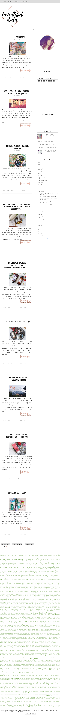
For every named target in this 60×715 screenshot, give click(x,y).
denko (1, 579)
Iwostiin (24, 600)
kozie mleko (32, 609)
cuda (46, 575)
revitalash (44, 674)
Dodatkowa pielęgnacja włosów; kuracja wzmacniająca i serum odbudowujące (17, 206)
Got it (33, 713)
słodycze (12, 683)
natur (54, 637)
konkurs (44, 607)
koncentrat (25, 607)
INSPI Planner (40, 599)
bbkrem (18, 562)
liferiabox (26, 618)
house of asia (40, 598)
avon (35, 558)
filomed (12, 591)
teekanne (11, 692)
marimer (2, 624)
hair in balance (31, 595)
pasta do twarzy (5, 653)
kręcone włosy (38, 613)
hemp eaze (19, 596)
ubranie (53, 696)
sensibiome (58, 678)
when (56, 699)
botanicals (31, 568)
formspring (11, 592)
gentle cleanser (53, 592)
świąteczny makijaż (4, 691)
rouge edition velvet (53, 675)
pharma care (17, 657)
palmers (13, 651)
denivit (58, 578)
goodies (42, 594)
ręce (1, 675)
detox (7, 580)
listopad (6, 619)
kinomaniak (9, 606)
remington (7, 674)
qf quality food (35, 671)
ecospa (47, 584)
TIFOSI (59, 692)
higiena (54, 596)
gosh (45, 594)
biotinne (6, 566)
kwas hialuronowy (19, 614)
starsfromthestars (35, 686)
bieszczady (54, 563)
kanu (33, 603)
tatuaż (1, 692)
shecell (55, 680)
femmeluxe (47, 590)
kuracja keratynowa (9, 614)
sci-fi (20, 678)
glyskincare (19, 594)
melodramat (8, 630)
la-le (59, 614)
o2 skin (23, 641)
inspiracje (45, 599)
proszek (23, 668)
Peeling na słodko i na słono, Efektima (17, 147)
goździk (50, 594)
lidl (21, 618)
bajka (7, 559)
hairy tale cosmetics (42, 595)
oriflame (1, 650)
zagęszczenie (50, 705)
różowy (27, 676)
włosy (46, 701)
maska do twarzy (26, 625)
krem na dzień (17, 612)
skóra (51, 682)
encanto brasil (6, 587)
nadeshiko (14, 637)
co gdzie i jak (51, 574)
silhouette (26, 682)
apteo (22, 556)
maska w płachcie (15, 628)
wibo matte (2, 701)
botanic (27, 568)
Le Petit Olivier (56, 617)
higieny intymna (7, 598)
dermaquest (24, 579)
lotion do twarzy (13, 619)
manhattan (22, 622)
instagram (49, 599)
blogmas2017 (9, 567)
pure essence (11, 671)
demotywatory (51, 578)
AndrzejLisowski (20, 555)
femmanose (42, 590)
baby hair (53, 558)
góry (52, 594)
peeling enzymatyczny (52, 654)
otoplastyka (27, 650)
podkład (41, 662)
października (42, 180)
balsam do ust (45, 559)
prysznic (33, 668)
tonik (22, 694)
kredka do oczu (45, 609)
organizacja (53, 649)
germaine (58, 592)
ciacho (31, 572)
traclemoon (53, 694)
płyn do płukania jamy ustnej (10, 662)
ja (30, 600)
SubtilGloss (27, 687)
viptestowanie (48, 698)
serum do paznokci (24, 679)
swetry (9, 688)
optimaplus (19, 649)
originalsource (9, 650)
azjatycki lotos (39, 558)
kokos (26, 606)
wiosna (20, 701)
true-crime (8, 695)
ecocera (40, 584)
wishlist (24, 701)
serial (5, 679)
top (37, 694)
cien (39, 572)
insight (34, 599)
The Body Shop (26, 692)
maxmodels (7, 629)
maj (22, 621)
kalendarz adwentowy (24, 603)
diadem (31, 580)
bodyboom (5, 568)
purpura (27, 671)
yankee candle (12, 705)
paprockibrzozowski (41, 651)
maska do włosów (39, 625)
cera (18, 571)
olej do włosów (21, 645)
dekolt (17, 578)
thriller (56, 692)
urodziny (45, 697)
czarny (24, 576)
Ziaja (29, 706)
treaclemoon (57, 694)
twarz (48, 696)
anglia (24, 555)
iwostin (28, 600)
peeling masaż (6, 655)
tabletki (29, 691)
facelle (1, 590)
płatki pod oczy (46, 660)
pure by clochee (5, 671)
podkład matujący (53, 662)
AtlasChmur (2, 558)
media (26, 629)
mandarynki (15, 622)
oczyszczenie (20, 642)
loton (24, 619)
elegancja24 (11, 586)
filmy (10, 591)
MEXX (24, 630)
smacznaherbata (20, 683)
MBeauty (20, 629)
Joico (1, 603)
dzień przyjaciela (21, 584)
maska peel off (47, 626)
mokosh (1, 634)
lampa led (2, 617)
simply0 (32, 682)
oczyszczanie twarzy (11, 642)
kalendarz (18, 603)
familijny (9, 590)
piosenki (11, 660)
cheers (50, 571)
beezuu (5, 563)
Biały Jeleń (35, 563)
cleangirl (29, 574)
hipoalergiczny (20, 598)
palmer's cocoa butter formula (5, 651)
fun (24, 592)
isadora (9, 600)
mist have (47, 631)
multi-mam (52, 634)
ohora (50, 643)
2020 (39, 173)
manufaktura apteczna (42, 622)
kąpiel (59, 603)
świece (16, 691)
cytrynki (8, 576)
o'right (20, 641)
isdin (15, 600)
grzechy (20, 595)
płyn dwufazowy (20, 662)
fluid (32, 591)
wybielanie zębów (21, 704)
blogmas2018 (16, 567)
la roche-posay (54, 614)
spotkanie (44, 684)
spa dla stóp (22, 684)
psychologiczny (11, 669)
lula (49, 619)
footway (1, 592)
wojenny (41, 702)
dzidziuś (55, 583)
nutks (10, 641)
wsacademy (6, 704)
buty (27, 570)
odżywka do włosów (31, 643)
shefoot (58, 680)
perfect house (42, 655)
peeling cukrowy (52, 653)
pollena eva (44, 664)
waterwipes (36, 699)
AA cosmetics (28, 552)
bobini (50, 567)
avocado (32, 558)
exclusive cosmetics (35, 588)
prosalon (9, 668)
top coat (40, 694)
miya (53, 632)
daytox (5, 578)
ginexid (1, 594)
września (41, 182)
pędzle (12, 657)
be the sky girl (23, 562)
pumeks (38, 669)
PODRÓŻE (32, 29)
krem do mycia (25, 610)
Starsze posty (29, 544)
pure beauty (46, 669)
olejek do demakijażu (56, 645)
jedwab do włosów (25, 602)
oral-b (26, 649)
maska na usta (7, 626)
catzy (55, 570)
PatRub (17, 653)
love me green (30, 619)
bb (10, 562)
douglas (32, 582)
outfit (30, 650)
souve (14, 684)
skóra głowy (55, 682)
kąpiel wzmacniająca (4, 604)
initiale (22, 599)
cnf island (47, 574)
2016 (39, 225)
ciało (34, 572)
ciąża (37, 572)
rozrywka (15, 676)
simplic (29, 682)
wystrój (58, 704)
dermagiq (15, 579)
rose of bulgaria (41, 675)
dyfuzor (32, 583)
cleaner (25, 574)
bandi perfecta (17, 560)
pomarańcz (24, 665)
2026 (39, 162)
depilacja (7, 579)
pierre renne (57, 658)
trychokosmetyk (19, 695)
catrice (51, 570)
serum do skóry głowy (32, 679)
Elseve (24, 586)
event (15, 588)
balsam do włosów (52, 559)
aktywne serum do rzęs (5, 554)
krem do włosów (57, 610)
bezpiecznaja (22, 563)
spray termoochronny (9, 686)
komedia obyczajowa (4, 607)
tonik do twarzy (27, 694)
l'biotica (34, 614)
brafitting (55, 568)
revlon (56, 674)
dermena (39, 579)
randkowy (58, 671)
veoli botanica (16, 698)
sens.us (49, 678)
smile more (28, 683)
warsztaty (31, 699)
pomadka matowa (5, 665)
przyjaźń (1, 669)
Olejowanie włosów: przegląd (17, 321)
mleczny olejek (38, 633)
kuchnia (58, 613)
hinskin (16, 598)
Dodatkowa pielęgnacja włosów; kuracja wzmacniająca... (48, 198)
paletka (58, 650)
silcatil (22, 682)
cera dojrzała (21, 571)
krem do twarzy (49, 610)
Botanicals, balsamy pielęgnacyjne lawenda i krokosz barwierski (17, 265)
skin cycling (44, 682)
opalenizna (53, 647)
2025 (39, 164)
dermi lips (45, 579)
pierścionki (2, 660)
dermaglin (20, 579)
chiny (56, 571)
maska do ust (32, 625)
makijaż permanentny (48, 621)
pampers (21, 651)
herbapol (37, 596)
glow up (15, 594)
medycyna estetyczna (45, 629)
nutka (7, 641)
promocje (5, 668)
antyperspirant (3, 556)
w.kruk (11, 699)
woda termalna (21, 702)
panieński (25, 651)
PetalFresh (9, 657)
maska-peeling (22, 627)
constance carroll (14, 575)
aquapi (28, 556)
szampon (44, 688)
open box (58, 647)
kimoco (49, 604)
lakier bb (11, 616)
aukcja (11, 558)
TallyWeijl (34, 691)
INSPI (37, 599)
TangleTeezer (41, 691)
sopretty (55, 683)
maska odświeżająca (40, 626)
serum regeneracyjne (17, 680)
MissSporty (42, 632)
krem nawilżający (31, 612)
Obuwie (29, 641)
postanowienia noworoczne (49, 665)
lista (1, 619)
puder (18, 669)
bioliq (43, 564)
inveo (1, 600)
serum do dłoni (17, 679)
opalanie (49, 647)
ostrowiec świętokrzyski (20, 650)
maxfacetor (58, 627)
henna (26, 596)
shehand (1, 682)
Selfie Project (35, 678)
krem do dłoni (14, 610)
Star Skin (29, 686)
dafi (53, 576)
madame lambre (18, 621)
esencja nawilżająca (41, 587)
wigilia (17, 701)
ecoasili (37, 584)
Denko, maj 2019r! (17, 37)
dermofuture (57, 579)
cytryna (5, 576)
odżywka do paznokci (15, 643)
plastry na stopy (30, 660)
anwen (7, 556)
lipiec (56, 618)
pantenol (32, 651)
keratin (19, 604)
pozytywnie (2, 666)
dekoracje (20, 578)
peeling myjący (12, 655)
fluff (30, 591)
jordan (5, 603)
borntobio (20, 568)
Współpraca (24, 1)
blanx (39, 566)
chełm (53, 571)
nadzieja (18, 637)
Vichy (29, 698)
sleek (7, 683)
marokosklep (12, 624)
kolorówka (44, 606)
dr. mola (44, 582)
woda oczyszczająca (14, 702)
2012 (39, 233)
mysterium (54, 635)
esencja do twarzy (33, 587)
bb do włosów (14, 562)
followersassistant (56, 591)
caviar (57, 570)
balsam (18, 559)
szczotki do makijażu (18, 690)
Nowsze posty (5, 544)
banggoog (24, 560)
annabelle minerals (34, 555)
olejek (31, 645)
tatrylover (53, 691)
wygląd (27, 704)
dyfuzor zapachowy (38, 583)
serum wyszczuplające (40, 680)
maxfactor (2, 629)
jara (59, 600)
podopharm (2, 664)
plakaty (15, 660)
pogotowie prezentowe (23, 664)
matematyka (40, 627)
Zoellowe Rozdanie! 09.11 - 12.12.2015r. (50, 135)
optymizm (23, 649)
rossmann (47, 675)
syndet (30, 688)
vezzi (23, 698)
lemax (12, 618)
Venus (11, 698)
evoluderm (19, 588)
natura (6, 638)
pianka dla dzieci (34, 657)
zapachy (12, 706)
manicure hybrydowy (33, 622)
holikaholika (30, 598)
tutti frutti (43, 695)
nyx (14, 641)
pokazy (34, 664)
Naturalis (16, 638)
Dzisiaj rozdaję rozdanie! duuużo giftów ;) (47, 144)
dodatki (21, 582)
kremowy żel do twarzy (30, 613)
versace (20, 698)
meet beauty (51, 629)
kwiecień (30, 614)
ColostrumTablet (7, 575)
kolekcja (39, 606)
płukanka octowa (53, 660)
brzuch (9, 570)
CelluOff (15, 571)
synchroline (26, 688)
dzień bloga (16, 584)
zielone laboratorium (43, 706)
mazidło (16, 629)
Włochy (43, 701)
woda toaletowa (28, 702)
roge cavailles (22, 675)
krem (50, 609)
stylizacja (11, 687)
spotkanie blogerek (50, 684)
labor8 (1, 616)
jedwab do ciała (19, 602)
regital (56, 672)
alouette (32, 554)
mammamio (10, 622)
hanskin (48, 595)
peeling (41, 653)
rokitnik (26, 675)
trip (5, 696)
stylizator (22, 687)
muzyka (16, 635)
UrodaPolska (41, 697)
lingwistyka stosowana (47, 618)
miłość (14, 631)
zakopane (2, 706)
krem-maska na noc (22, 613)
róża (25, 676)
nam (23, 637)
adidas (42, 552)
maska (56, 624)
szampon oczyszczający (51, 688)
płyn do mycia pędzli (53, 661)
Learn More (28, 713)
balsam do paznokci (32, 559)
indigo (19, 599)
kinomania (4, 606)
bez (19, 563)
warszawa (27, 699)
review (40, 674)
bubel (12, 570)
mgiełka (27, 630)
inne (31, 599)
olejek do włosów (21, 646)
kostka (25, 609)
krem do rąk (31, 610)
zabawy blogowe (37, 705)
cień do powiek (57, 572)
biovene (18, 566)
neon (56, 638)
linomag (53, 618)
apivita (15, 556)
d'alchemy (48, 576)
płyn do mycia (46, 661)
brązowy (58, 568)
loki (9, 619)
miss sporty (37, 631)
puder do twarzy (23, 669)
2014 (39, 229)
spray (56, 684)
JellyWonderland (40, 602)
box (45, 568)
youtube (20, 705)
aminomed (2, 555)
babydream (2, 559)
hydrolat (51, 598)
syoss (35, 688)
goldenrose (36, 594)
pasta (1, 653)
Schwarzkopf (15, 678)
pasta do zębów (12, 653)
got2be (47, 594)
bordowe (16, 568)
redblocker (33, 672)
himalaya (12, 598)
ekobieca (1, 586)
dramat (55, 582)
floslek (27, 591)
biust (28, 566)
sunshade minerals (51, 687)
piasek (28, 658)
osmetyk (13, 650)
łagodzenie (4, 621)
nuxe (12, 641)
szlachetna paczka (26, 690)
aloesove (27, 554)
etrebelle (58, 587)
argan (33, 556)
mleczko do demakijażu (8, 633)
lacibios (4, 616)
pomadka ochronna (13, 665)
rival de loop (17, 675)
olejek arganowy (35, 645)
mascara (32, 624)
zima (56, 706)
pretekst (27, 666)
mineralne (18, 631)
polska (53, 664)
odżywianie (54, 642)
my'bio (20, 635)
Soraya (58, 683)
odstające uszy (37, 642)
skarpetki (40, 682)
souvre (17, 684)
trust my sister (13, 695)
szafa (37, 688)
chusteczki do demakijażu (16, 572)
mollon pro (5, 634)
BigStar (1, 564)
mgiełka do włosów (47, 630)
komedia (49, 606)
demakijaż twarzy (45, 578)
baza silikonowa (7, 562)
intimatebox (57, 599)
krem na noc (24, 612)
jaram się (2, 602)
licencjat (18, 618)
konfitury (34, 607)
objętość (26, 641)
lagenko (7, 616)
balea (9, 559)
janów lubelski (52, 600)
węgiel (54, 699)
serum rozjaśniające (25, 680)
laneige (5, 617)
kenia (9, 604)
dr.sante (47, 582)
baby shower (57, 558)
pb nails (31, 653)
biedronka (40, 563)
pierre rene (52, 658)
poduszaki (17, 664)
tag (31, 691)
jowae (8, 603)
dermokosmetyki (3, 580)
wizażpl (40, 701)
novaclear (47, 639)
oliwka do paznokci (27, 647)
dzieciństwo (2, 584)
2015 (39, 227)
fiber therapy (54, 590)
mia (57, 630)
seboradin (24, 678)
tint (3, 694)
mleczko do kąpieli (16, 633)
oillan (52, 643)
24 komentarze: (22, 478)
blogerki (54, 566)
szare (57, 688)
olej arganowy (14, 645)
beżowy (27, 563)
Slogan (9, 683)
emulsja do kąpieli (44, 586)
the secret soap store (35, 692)
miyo (55, 631)
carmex (46, 570)
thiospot (52, 692)
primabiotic (36, 666)
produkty (48, 666)
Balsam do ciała (23, 559)
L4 (50, 614)
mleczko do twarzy (23, 633)
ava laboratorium (18, 558)
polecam (39, 664)
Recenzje (27, 672)
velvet (6, 698)
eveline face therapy (10, 588)
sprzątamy (20, 686)
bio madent (10, 564)
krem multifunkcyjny (10, 612)
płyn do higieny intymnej (32, 661)
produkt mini (44, 666)
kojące (22, 606)
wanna (24, 699)
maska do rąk (14, 625)
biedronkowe (44, 563)
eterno (55, 587)
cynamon (1, 576)
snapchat (32, 683)
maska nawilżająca (22, 626)
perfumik (58, 655)
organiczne (36, 649)
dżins (30, 584)
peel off (37, 653)
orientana (58, 649)
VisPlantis (56, 698)
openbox (2, 649)
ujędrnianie (2, 697)
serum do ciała (12, 679)
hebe (3, 596)
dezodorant (14, 580)
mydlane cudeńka (38, 635)
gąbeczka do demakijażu (45, 592)
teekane (7, 692)
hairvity (36, 595)
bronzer (4, 570)
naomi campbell (38, 637)
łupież (14, 621)
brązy (1, 570)
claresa (17, 574)
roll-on (30, 675)
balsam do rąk (39, 559)
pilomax (8, 660)
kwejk (24, 614)
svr (7, 688)
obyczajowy (34, 641)
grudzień (16, 595)
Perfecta (47, 655)
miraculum (33, 631)
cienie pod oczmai (50, 572)
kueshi (1, 614)
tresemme (2, 695)
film (4, 591)
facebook (54, 588)
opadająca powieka (38, 647)
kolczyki (36, 606)
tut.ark (39, 695)
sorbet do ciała (10, 684)
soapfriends (43, 683)
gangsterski (31, 592)
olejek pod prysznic (45, 646)
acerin (39, 552)
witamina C (31, 701)
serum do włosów (53, 679)
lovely (34, 619)
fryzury (22, 592)
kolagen (29, 606)
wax (39, 699)
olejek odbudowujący (36, 646)
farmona (19, 590)
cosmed (30, 575)
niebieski (13, 639)
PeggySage (35, 655)
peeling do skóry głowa (14, 654)
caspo (49, 570)
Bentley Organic (12, 563)
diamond (39, 580)
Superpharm (57, 687)
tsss (27, 695)
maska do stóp (19, 625)
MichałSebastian (3, 631)
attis (6, 558)
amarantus (51, 554)
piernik (48, 658)
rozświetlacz (19, 676)
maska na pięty (46, 625)
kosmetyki (14, 609)
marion (5, 624)
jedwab (14, 602)
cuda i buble (50, 575)
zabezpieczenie (45, 705)
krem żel (16, 613)
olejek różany (8, 647)
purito (19, 671)
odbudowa (25, 642)
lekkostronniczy (7, 618)
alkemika (18, 554)
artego (53, 556)
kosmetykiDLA (21, 609)
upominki (22, 697)
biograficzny (32, 564)
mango (18, 622)
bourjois (42, 568)
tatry (50, 691)
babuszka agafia (48, 558)
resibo (23, 674)
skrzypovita (2, 683)
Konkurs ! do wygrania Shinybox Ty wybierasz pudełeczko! (50, 151)
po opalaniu (32, 662)
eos (21, 587)
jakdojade (42, 600)
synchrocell (22, 688)
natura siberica (11, 638)
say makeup (2, 678)
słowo (15, 683)
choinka (58, 571)
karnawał (43, 603)
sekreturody (28, 678)
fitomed (19, 591)
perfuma (54, 655)
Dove (36, 582)
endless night (11, 587)
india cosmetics (15, 599)
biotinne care (11, 566)
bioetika (27, 564)
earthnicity (34, 584)
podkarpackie (37, 662)
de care (11, 578)
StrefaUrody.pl (45, 686)
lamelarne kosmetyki (47, 616)
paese (46, 650)
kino (1, 606)
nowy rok (2, 641)
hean (1, 596)
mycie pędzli (32, 635)
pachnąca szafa (41, 650)
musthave (9, 635)
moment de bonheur (11, 634)
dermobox (53, 579)
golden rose (31, 594)
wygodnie (35, 704)
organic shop (30, 649)
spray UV (15, 686)
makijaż (36, 621)
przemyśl (53, 668)
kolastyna (33, 606)
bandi (12, 560)
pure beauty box (53, 669)
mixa (51, 632)
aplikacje (18, 556)
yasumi (16, 705)
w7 (13, 699)
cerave (41, 571)
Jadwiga (38, 600)
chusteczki (9, 572)
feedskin (32, 590)
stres (49, 686)
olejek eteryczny (29, 646)
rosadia (36, 675)
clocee (40, 574)
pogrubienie (30, 664)
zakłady (58, 705)
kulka (4, 614)
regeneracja (37, 672)
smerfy (24, 683)
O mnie (16, 1)
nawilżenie (40, 638)
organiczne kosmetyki (42, 649)
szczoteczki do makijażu (8, 690)
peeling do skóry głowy (23, 654)
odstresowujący (43, 642)
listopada (41, 178)
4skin (15, 552)
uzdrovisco (2, 698)
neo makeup (52, 638)
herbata (51, 596)
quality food (41, 671)
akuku (11, 554)
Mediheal (29, 629)
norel (40, 639)
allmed (22, 554)
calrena (32, 570)
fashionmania (28, 590)
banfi (21, 560)
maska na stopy (53, 625)
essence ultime (51, 587)
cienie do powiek (43, 572)
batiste (52, 560)
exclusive (30, 588)
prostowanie (19, 668)
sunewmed (44, 687)
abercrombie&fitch (34, 552)
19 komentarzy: (22, 249)
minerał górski (23, 631)
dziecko (6, 584)
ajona (53, 552)
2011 (39, 235)
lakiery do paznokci (32, 616)
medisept (33, 629)
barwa (32, 560)
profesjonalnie (53, 666)
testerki (21, 692)
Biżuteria (35, 566)
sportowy (39, 684)
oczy (59, 641)
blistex (48, 566)
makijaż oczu (41, 621)
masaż (29, 624)
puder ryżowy (29, 669)
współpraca (16, 704)
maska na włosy (14, 626)
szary (59, 688)
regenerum (51, 672)
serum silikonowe (32, 680)
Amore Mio (9, 555)
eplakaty (23, 587)
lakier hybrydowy (23, 616)
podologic (58, 662)
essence (46, 587)
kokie (24, 606)
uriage (28, 697)
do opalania (17, 582)
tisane (6, 694)
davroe (55, 576)
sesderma (46, 680)
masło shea (33, 627)
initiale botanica (27, 599)
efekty (59, 584)
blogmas (58, 566)
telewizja (18, 692)
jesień (44, 602)
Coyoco (41, 575)
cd (0, 571)
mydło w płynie (48, 635)
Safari (37, 676)
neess (43, 638)
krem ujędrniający (11, 613)
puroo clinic (23, 671)
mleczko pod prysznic (31, 633)
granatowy (56, 594)
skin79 (48, 682)
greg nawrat (10, 595)
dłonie (4, 582)
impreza (10, 599)
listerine (3, 619)
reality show (12, 672)
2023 (39, 168)
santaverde (58, 676)
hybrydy (47, 598)
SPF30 (29, 684)
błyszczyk (44, 567)
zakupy (5, 706)
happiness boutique (53, 595)
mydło (43, 635)
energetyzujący (17, 587)
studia (51, 686)
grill (13, 595)
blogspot (40, 567)
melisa (4, 630)
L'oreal (42, 614)
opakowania (44, 647)
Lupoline (51, 619)
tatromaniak (46, 691)
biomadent (47, 564)
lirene (58, 618)
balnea (12, 559)
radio (52, 671)
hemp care (15, 596)
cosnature (34, 575)
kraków (36, 609)
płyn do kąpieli (40, 661)
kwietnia (41, 214)
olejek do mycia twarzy (4, 646)
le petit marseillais (48, 617)
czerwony (43, 576)
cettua (48, 571)
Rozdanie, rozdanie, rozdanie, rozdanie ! (47, 147)
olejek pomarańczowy (53, 646)
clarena (14, 574)
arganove (37, 556)
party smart (54, 651)
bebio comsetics (52, 562)
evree (22, 588)
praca (6, 666)
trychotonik (25, 695)
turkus (30, 695)
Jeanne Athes (7, 602)
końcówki (58, 607)
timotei (1, 694)
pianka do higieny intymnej (50, 657)
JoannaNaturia (51, 602)
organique (49, 649)
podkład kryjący (46, 662)
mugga (45, 634)
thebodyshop (41, 692)
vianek (26, 698)
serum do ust (46, 679)
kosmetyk (7, 609)
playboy (34, 660)
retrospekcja (27, 674)
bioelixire (24, 564)
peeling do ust (45, 654)
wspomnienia (10, 704)
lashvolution (23, 617)
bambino (5, 560)
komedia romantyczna (13, 607)
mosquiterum (27, 634)
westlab (50, 699)
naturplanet (30, 638)
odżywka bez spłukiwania (5, 643)
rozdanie (2, 676)
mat (36, 627)
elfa (14, 586)
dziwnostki (27, 584)
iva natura (21, 600)
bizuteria (31, 566)
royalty (58, 675)
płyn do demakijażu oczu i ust (21, 661)
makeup (25, 621)
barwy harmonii (37, 560)
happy (59, 595)
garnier (35, 593)
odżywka (58, 642)
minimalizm (28, 631)
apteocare (25, 556)
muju (48, 634)
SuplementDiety (3, 688)
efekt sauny (51, 584)
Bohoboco (10, 568)
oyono (37, 650)
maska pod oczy (54, 626)
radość (55, 671)
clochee (43, 574)
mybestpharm (24, 635)
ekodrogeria (6, 586)
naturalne (20, 638)
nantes (26, 637)
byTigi (30, 570)
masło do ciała (28, 627)
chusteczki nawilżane (26, 572)
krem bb (53, 609)
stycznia (41, 219)
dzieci (59, 583)
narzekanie (46, 637)
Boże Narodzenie (49, 568)
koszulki (28, 609)
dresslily (6, 583)
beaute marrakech (34, 562)
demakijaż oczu (38, 578)
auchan (8, 558)
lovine (40, 619)
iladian (4, 599)
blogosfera (27, 567)
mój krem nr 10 (41, 634)
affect (47, 552)
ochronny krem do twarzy (53, 641)
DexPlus (10, 580)
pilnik (5, 660)
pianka (29, 657)
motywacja (36, 634)
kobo (17, 606)
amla (5, 555)
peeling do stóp (31, 654)
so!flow (39, 683)
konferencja (29, 607)
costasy (38, 575)
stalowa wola (24, 686)
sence (43, 678)
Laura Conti (39, 617)
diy (43, 580)
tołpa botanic (12, 694)
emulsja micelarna (51, 586)
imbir (7, 599)
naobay (32, 637)
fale (6, 590)
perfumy (2, 657)
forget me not (6, 592)
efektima (56, 584)
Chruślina (5, 572)
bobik (48, 567)
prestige (24, 666)
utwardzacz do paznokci (55, 697)
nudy (5, 641)
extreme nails (42, 588)
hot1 (37, 598)
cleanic (32, 574)
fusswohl (27, 592)
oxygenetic (33, 650)
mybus (28, 635)
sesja (50, 680)
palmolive (17, 651)
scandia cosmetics (8, 678)
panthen (35, 651)
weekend (44, 699)
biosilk (54, 564)
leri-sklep (15, 618)
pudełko (15, 669)
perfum (51, 655)
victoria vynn (33, 698)
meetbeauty (57, 629)
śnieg (54, 690)
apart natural (11, 556)
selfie (31, 678)
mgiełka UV (53, 630)
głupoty (23, 594)
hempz (23, 596)
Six (34, 682)
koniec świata (39, 607)
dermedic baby (34, 579)
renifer (14, 674)
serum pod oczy (10, 680)
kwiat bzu (27, 614)
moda (47, 633)
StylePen (7, 687)
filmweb (6, 591)
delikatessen (26, 578)
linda (42, 618)
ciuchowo (10, 574)
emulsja (26, 586)
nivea (24, 639)
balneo (14, 559)
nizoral (37, 639)
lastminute (29, 617)
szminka (32, 690)
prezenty (31, 666)
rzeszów (31, 676)
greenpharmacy (5, 595)
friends (19, 592)
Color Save (2, 575)
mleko (42, 633)
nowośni (58, 639)
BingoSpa (5, 564)
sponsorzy (36, 684)
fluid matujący (42, 591)
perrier (5, 657)
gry (18, 595)
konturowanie (48, 607)
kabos (15, 603)
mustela (5, 635)
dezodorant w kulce (21, 580)
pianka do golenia (41, 657)
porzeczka (34, 665)
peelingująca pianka (29, 655)
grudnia (41, 177)
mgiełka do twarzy (40, 630)
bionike (51, 564)
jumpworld (11, 603)
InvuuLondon (5, 600)
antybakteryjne (52, 555)
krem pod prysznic (54, 612)
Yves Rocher (25, 705)
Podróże (6, 664)
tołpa (8, 694)
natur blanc (57, 637)
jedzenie (30, 602)
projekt (1, 668)
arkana (50, 556)
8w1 (21, 552)
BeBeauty (46, 562)
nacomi (6, 637)
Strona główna (7, 1)
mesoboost (21, 630)
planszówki (22, 660)
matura (54, 627)
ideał (56, 598)
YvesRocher (31, 705)
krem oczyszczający (40, 612)
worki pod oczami (56, 702)
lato (35, 617)
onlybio (33, 647)
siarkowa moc (14, 682)
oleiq (5, 645)
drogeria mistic (18, 583)
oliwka (22, 647)
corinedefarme (20, 575)
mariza (8, 624)
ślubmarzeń (39, 690)
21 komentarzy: (22, 77)
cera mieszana (27, 571)
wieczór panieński (8, 701)
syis (11, 688)
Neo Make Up (47, 638)
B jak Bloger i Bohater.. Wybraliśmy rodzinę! (47, 141)
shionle (9, 682)
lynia (1, 621)
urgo (25, 697)
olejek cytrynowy (42, 645)
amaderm (47, 554)
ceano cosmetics (4, 571)
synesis (32, 688)
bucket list (18, 570)
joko (3, 603)
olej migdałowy (26, 645)
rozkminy (12, 676)
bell (8, 563)
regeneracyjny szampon (44, 672)
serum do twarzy (40, 679)
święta (19, 691)
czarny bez (28, 576)
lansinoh (9, 617)
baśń (42, 560)
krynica (52, 613)
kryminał (49, 613)
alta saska (36, 554)
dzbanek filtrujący (46, 583)
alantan (14, 554)
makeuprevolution (31, 621)
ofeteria (41, 643)
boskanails (24, 568)
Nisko (18, 639)
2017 (39, 224)
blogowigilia (33, 567)
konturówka (54, 607)
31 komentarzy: (22, 132)
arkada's (47, 556)
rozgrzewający (7, 676)
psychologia (6, 669)
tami (37, 691)
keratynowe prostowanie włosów (41, 604)
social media (48, 683)
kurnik (14, 614)
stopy (41, 686)
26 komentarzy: (22, 363)
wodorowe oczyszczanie (35, 702)
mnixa (45, 633)
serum (7, 679)
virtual (52, 698)
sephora (1, 679)
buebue (21, 570)
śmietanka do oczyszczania (47, 690)
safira (40, 676)
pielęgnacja (34, 659)
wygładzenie (31, 704)
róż (23, 676)
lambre (38, 616)
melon (13, 630)
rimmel (3, 675)
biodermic (19, 564)
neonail (58, 638)
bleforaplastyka (43, 566)
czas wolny (34, 576)
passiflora (58, 651)
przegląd (49, 668)
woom (52, 702)
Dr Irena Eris (40, 582)
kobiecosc (14, 606)
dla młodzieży (57, 580)
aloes (25, 554)
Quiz (47, 671)
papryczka (47, 651)
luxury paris (57, 619)
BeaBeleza (28, 562)
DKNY (46, 580)
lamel (41, 616)
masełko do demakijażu (43, 624)
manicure (27, 622)
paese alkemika (50, 650)
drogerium (24, 583)
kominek (20, 607)
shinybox (6, 682)
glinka (4, 594)
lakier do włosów (16, 616)
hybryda (44, 598)
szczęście (2, 690)
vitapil (8, 699)
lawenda (43, 617)
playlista (38, 660)
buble (14, 570)
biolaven (40, 564)
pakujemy (55, 650)
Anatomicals (14, 555)
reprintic (20, 674)
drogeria (13, 583)
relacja (58, 672)
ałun (43, 554)
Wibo (59, 700)
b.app (43, 558)
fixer (22, 591)
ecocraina (44, 584)
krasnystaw (40, 609)
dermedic (29, 579)
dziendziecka (11, 584)
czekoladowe (39, 576)
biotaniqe (58, 564)
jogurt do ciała (57, 602)
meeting (1, 630)
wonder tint (48, 702)
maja (40, 189)
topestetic (44, 694)
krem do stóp (37, 610)
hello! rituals (9, 596)
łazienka (11, 621)
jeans (11, 602)
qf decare (30, 671)
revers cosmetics (35, 674)
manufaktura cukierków (51, 622)
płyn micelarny (26, 663)
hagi (27, 595)
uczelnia (56, 695)
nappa (42, 637)
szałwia (40, 688)
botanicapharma (37, 568)
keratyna (33, 604)
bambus (9, 560)
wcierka (41, 699)
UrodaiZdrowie (35, 697)
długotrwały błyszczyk (10, 582)
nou (44, 639)
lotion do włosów (20, 619)
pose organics (41, 665)
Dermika (49, 579)
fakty (4, 590)
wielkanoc (14, 701)
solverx (52, 683)
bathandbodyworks (46, 560)
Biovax (15, 566)
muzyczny (13, 635)
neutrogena (5, 639)
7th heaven (18, 552)
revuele (58, 674)
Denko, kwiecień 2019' (17, 493)
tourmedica (48, 694)
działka (52, 583)
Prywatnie (38, 668)
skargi (37, 682)
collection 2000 (57, 574)
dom (30, 582)
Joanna (46, 602)
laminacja (53, 616)
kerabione (12, 604)
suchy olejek (31, 687)
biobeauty (15, 564)
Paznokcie (22, 653)
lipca (40, 186)
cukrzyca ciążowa (56, 575)
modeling (50, 633)
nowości (55, 639)
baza (55, 560)
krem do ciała (9, 610)
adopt (45, 552)
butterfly (24, 570)
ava (13, 558)
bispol (26, 566)
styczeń (58, 686)
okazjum (58, 643)
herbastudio (47, 596)
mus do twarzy (57, 634)
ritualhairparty (8, 675)
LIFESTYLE (16, 29)
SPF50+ (32, 684)
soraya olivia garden (3, 684)
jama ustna (47, 600)
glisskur (7, 594)
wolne (45, 702)
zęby (27, 706)
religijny (3, 674)
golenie (39, 594)
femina (38, 590)
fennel (51, 590)
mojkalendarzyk (57, 633)
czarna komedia (13, 576)
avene (29, 558)
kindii (59, 604)
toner (16, 694)
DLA (47, 580)
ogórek (47, 643)
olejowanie (13, 647)
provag (26, 668)
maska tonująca (8, 627)
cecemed (9, 571)
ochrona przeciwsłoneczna (42, 641)
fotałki (17, 592)
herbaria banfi (42, 596)
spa (19, 684)
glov (13, 594)
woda (56, 701)
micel (59, 630)
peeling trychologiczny (20, 655)
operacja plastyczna (8, 649)
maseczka (36, 624)
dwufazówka (28, 583)
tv (45, 695)
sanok (49, 676)
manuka (58, 622)
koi (19, 606)
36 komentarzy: (22, 534)
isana (12, 600)
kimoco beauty (54, 604)
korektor (1, 609)
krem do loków (20, 610)
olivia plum (18, 647)
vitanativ (5, 699)
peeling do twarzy (38, 654)
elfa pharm (17, 586)
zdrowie (24, 706)
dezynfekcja (27, 580)
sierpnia (41, 184)
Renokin (17, 674)
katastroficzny (48, 603)
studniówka (55, 686)
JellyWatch (34, 602)
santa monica (53, 676)
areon (31, 556)
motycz (32, 634)
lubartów (43, 619)
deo (4, 579)
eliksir (21, 586)
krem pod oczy (47, 612)
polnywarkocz (48, 664)
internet (53, 599)
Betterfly (17, 563)
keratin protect (24, 604)
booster (13, 568)
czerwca (41, 188)
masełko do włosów (50, 624)
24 (11, 552)
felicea (36, 590)
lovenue (37, 619)
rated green (8, 672)
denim (56, 578)
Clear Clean (36, 574)
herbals (33, 596)
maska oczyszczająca (31, 626)
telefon (14, 692)
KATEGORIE (41, 29)
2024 (39, 166)
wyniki (44, 704)
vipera (44, 698)
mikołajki (11, 631)
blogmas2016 (3, 567)
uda (59, 695)
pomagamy (19, 665)
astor (59, 556)
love (26, 619)
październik (27, 653)
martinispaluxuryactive (20, 624)
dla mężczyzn (51, 580)
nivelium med (33, 639)
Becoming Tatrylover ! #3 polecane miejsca (17, 378)
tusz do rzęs (34, 696)
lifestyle (29, 618)
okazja (55, 643)
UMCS (6, 697)
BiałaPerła (31, 563)
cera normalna (33, 571)
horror (34, 598)
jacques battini (34, 600)
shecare (52, 680)
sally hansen (45, 676)
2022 (39, 169)
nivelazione (28, 639)
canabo (35, 570)
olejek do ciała (48, 645)
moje (53, 633)
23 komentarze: (22, 420)
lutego (41, 217)
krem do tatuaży (43, 610)
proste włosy (13, 668)
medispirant (38, 629)
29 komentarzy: (22, 190)
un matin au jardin (12, 697)
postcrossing (58, 665)
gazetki (39, 592)
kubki (55, 613)
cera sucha (38, 571)
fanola (12, 590)
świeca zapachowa (11, 691)
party (50, 651)
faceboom (58, 588)
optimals (14, 649)
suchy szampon (38, 687)
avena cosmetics (25, 558)
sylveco (14, 688)
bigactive (58, 563)
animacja (28, 555)
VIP (42, 698)
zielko (37, 706)
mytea (57, 635)
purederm (16, 671)
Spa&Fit (26, 684)
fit (17, 591)
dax (3, 578)
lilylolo (32, 618)
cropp (43, 575)
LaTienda (32, 617)
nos (42, 639)
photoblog (22, 657)
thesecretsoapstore (47, 692)
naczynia (10, 637)
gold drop (26, 594)
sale (42, 676)
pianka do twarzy (6, 658)
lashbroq (19, 617)
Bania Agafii (28, 560)
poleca (37, 664)
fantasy (15, 590)
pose (37, 665)
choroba (1, 572)
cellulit (12, 571)
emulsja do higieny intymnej (34, 586)
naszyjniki (51, 637)
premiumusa (9, 666)
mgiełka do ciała (32, 630)
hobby (27, 598)
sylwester (17, 688)
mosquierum (22, 634)
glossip (11, 594)
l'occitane (38, 614)
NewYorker (9, 639)
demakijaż (31, 578)
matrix (51, 628)
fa (51, 588)
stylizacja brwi (17, 687)
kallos (30, 603)
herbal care (30, 596)
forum (14, 592)
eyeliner (46, 588)
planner (18, 660)
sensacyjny (53, 678)
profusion (58, 666)
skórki (59, 682)
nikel (16, 639)
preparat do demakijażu (17, 666)
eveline (4, 588)
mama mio (2, 622)
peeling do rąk (6, 654)
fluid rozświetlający (49, 591)
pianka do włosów (14, 658)
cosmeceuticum (26, 575)
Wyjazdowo (40, 704)
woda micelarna (7, 702)
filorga (15, 591)
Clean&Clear (22, 574)
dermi (42, 579)
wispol (27, 701)
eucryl (1, 588)
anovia (47, 555)
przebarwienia (44, 668)
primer (40, 666)
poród (30, 665)
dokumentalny (26, 582)
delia (23, 578)
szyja (35, 690)
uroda (31, 697)
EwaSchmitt (26, 588)
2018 (39, 222)
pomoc (27, 665)
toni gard (19, 694)
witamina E (36, 701)
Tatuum (4, 692)
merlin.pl (16, 630)
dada (51, 576)
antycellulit (58, 555)
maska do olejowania (7, 625)
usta (49, 697)
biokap (36, 564)
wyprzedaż (55, 704)
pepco (38, 655)
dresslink (10, 583)
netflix (1, 639)
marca (40, 216)
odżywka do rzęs (23, 643)
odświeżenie (49, 642)
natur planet (2, 638)
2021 (39, 171)
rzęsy (34, 676)
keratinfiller (29, 604)
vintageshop (38, 698)
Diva (42, 580)
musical (1, 635)
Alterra (40, 554)
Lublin (46, 620)
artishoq (56, 556)
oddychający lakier (30, 642)
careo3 (43, 570)
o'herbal (16, 641)
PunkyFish (42, 669)
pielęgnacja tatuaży (43, 658)
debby (14, 578)
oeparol (38, 643)
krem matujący (3, 612)
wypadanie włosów (49, 704)
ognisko (44, 643)
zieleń (35, 706)
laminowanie (57, 616)
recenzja (22, 672)
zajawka (55, 705)
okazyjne (1, 645)
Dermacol (11, 579)
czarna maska (19, 576)
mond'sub (18, 634)
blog (51, 566)
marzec (26, 624)
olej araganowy (9, 645)
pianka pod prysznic (23, 658)
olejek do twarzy (13, 646)
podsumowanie (12, 664)
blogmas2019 (22, 567)
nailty (21, 637)
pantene (28, 651)
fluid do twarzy (36, 591)
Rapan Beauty (2, 672)
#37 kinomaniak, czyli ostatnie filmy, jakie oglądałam (17, 92)
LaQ (12, 617)
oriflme (5, 650)
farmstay (23, 590)
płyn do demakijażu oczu (10, 661)
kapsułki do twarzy (37, 603)
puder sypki (34, 669)
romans (33, 675)
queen (45, 671)
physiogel (25, 657)
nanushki (29, 637)
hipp (24, 598)
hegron (5, 596)
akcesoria (56, 552)
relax (1, 674)
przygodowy (57, 668)
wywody (1, 705)
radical (49, 671)
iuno (17, 600)
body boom (54, 567)
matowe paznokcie (46, 627)
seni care (46, 678)
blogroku (37, 567)
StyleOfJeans (2, 687)
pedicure (34, 653)
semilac (39, 678)
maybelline (12, 629)
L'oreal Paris (47, 614)
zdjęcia (20, 706)
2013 (39, 231)
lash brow (15, 617)
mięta (8, 631)
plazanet (41, 660)
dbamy (8, 578)
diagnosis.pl (35, 580)
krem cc (56, 609)
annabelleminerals (42, 555)
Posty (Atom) (9, 546)
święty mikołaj (24, 691)
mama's (5, 622)
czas (31, 576)
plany (25, 660)
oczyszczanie (3, 642)
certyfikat (44, 571)
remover (11, 674)
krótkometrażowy (44, 613)
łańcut (8, 621)
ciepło (6, 574)
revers (31, 674)
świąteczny (58, 690)
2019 (39, 175)
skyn (5, 683)
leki (3, 618)
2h (12, 552)
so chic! (35, 683)
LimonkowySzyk (37, 618)
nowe (52, 639)
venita (8, 698)
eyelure (49, 588)
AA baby (23, 552)
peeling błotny (45, 653)
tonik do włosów (34, 694)
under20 (17, 697)
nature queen (25, 638)
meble (23, 629)
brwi (7, 570)
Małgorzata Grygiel (56, 621)
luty (54, 619)
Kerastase (16, 604)
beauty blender (41, 562)
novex (50, 639)
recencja (17, 672)
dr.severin (51, 582)
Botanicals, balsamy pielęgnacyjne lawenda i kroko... (47, 201)
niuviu (21, 639)
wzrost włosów (6, 705)
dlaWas (1, 582)
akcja (59, 552)
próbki (29, 668)
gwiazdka (24, 595)
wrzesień (1, 704)
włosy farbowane (52, 701)
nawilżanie (35, 638)
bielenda (50, 563)
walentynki (20, 699)
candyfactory (39, 570)
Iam (54, 598)
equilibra (27, 587)
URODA (25, 29)
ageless (50, 552)
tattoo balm (58, 691)
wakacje (16, 700)
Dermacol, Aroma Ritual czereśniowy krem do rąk (17, 435)
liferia (23, 618)
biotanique (2, 566)
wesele (48, 699)
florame (24, 591)
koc (18, 606)
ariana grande (42, 556)
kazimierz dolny (54, 603)
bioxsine (22, 566)
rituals (13, 675)
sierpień (19, 682)
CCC (59, 570)
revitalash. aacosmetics (50, 674)
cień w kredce (2, 574)
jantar (57, 600)
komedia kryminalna (56, 606)
